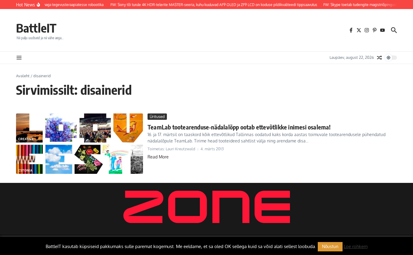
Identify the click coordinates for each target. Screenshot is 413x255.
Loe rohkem (356, 246)
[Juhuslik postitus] (379, 57)
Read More (158, 156)
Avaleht (23, 75)
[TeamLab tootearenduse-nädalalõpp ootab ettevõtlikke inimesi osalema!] (79, 143)
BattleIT (36, 27)
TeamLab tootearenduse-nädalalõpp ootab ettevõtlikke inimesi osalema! (239, 127)
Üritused (157, 116)
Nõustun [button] (330, 246)
